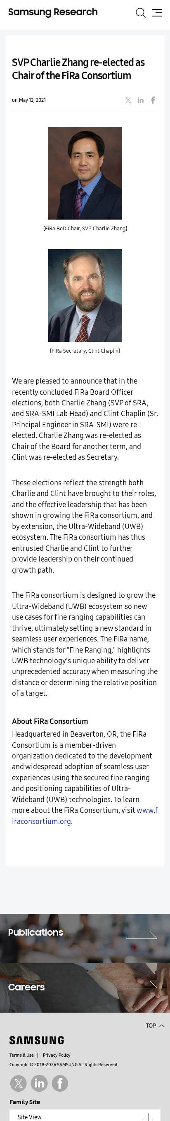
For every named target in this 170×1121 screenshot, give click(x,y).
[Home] (52, 12)
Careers (26, 988)
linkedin (141, 100)
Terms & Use (21, 1055)
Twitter (18, 1083)
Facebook (60, 1083)
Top (154, 1025)
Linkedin (39, 1083)
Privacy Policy (57, 1055)
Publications (35, 933)
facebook (153, 100)
